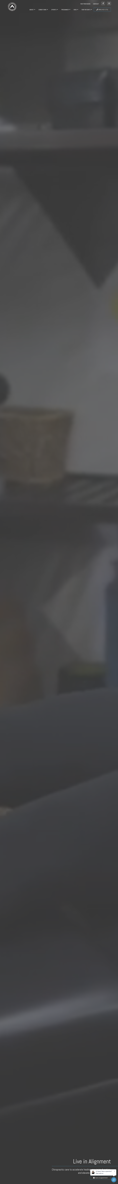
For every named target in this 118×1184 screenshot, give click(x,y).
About (32, 9)
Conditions (43, 9)
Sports (54, 9)
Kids (75, 9)
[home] (12, 7)
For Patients (86, 9)
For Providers (85, 4)
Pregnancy (65, 9)
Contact (96, 4)
